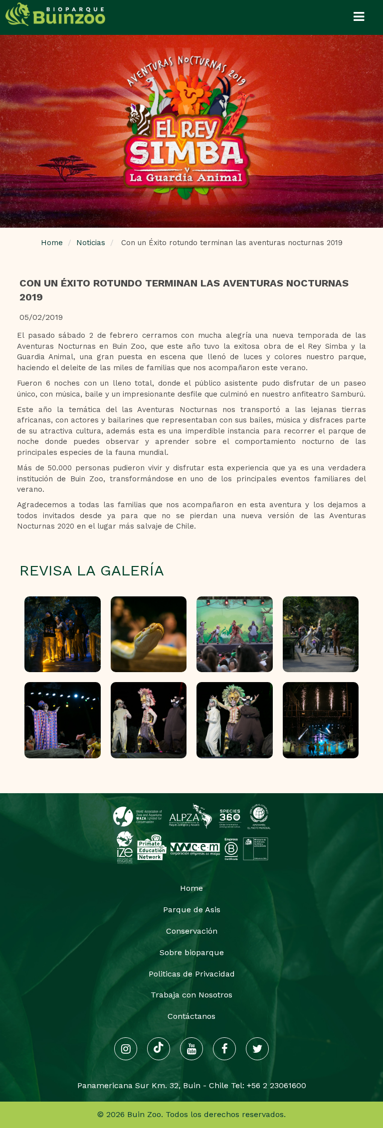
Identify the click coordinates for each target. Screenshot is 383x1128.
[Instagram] (125, 1048)
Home (52, 242)
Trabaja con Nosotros (191, 994)
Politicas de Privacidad (192, 974)
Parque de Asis (191, 909)
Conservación (191, 931)
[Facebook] (224, 1048)
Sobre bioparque (192, 952)
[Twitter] (257, 1048)
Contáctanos (191, 1016)
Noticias (90, 242)
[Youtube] (191, 1048)
